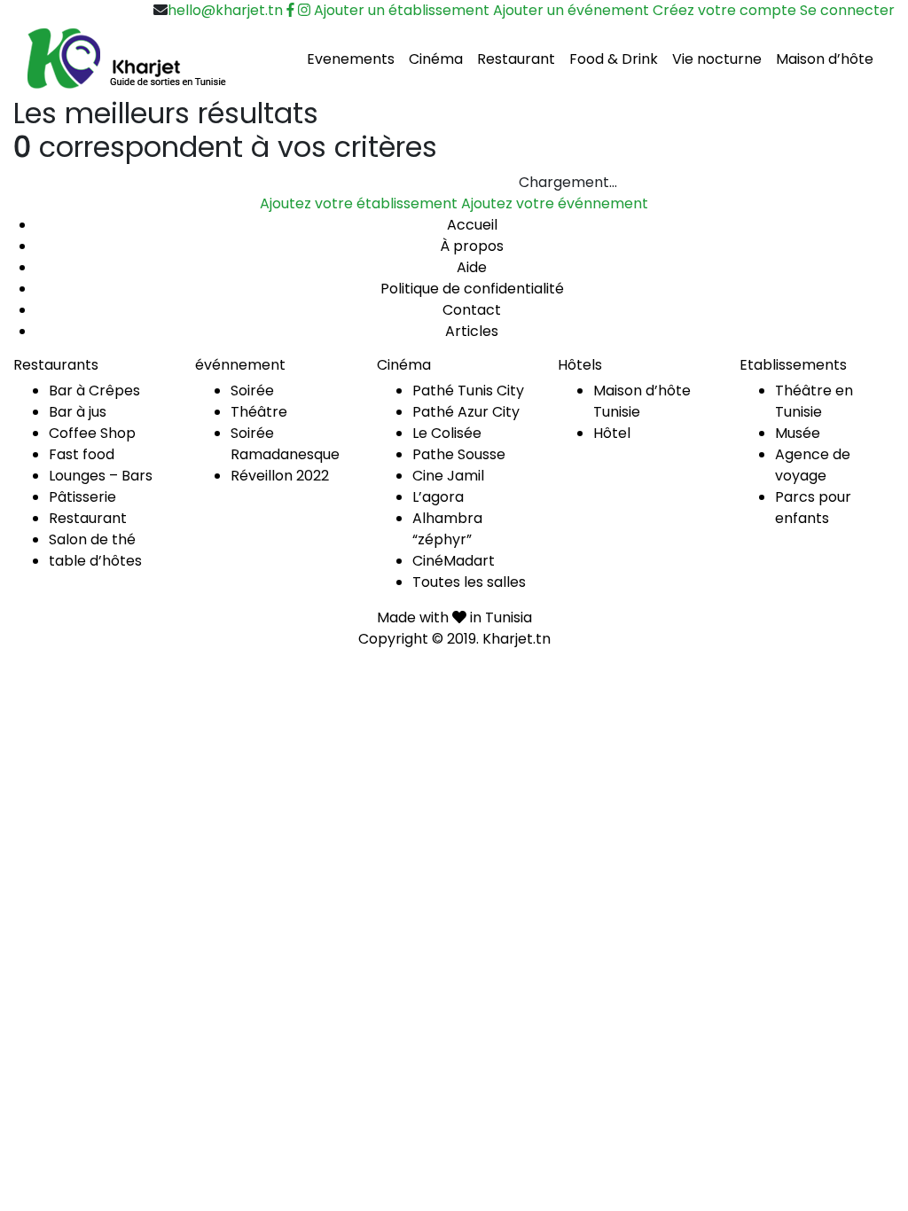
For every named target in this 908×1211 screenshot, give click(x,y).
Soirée (252, 390)
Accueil (472, 225)
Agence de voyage (812, 465)
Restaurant (516, 59)
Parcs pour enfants (813, 507)
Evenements (351, 59)
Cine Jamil (448, 475)
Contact (471, 310)
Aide (472, 267)
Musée (797, 433)
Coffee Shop (92, 433)
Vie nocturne (717, 59)
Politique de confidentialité (472, 288)
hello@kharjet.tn (225, 10)
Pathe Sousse (458, 454)
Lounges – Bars (101, 475)
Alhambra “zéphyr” (447, 529)
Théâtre (259, 412)
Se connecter (847, 10)
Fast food (81, 454)
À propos (472, 246)
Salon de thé (92, 539)
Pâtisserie (82, 497)
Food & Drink (613, 59)
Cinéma (436, 59)
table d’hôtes (95, 561)
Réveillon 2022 (280, 475)
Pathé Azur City (466, 412)
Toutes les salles (469, 582)
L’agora (438, 497)
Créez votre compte (724, 10)
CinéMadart (453, 561)
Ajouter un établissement (401, 10)
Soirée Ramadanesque (285, 444)
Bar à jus (77, 412)
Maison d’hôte (824, 59)
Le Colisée (446, 433)
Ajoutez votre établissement (359, 203)
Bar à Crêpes (94, 390)
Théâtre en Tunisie (814, 401)
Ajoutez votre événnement (554, 203)
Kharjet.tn (516, 639)
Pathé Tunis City (468, 390)
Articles (471, 331)
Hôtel (611, 433)
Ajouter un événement (571, 10)
